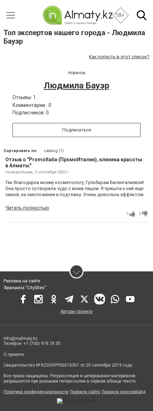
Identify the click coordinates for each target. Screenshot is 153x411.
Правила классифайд (123, 391)
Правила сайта (85, 391)
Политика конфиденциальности (36, 391)
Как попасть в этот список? (119, 56)
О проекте (14, 354)
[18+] (78, 15)
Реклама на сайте (22, 280)
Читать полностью (27, 208)
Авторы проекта (76, 311)
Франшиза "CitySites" (25, 287)
